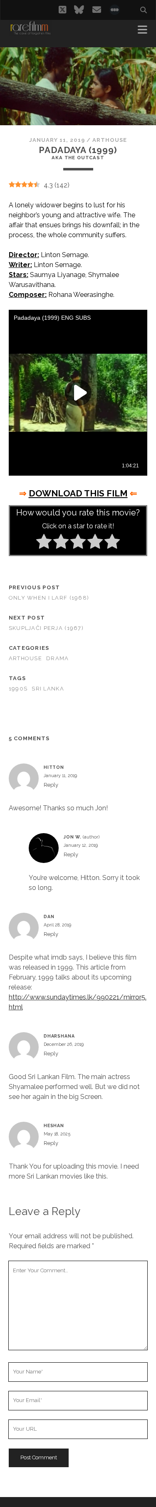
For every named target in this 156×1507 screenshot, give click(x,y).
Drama (57, 658)
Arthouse (109, 140)
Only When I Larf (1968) (49, 598)
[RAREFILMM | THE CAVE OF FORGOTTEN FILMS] (30, 32)
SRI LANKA (48, 688)
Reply (51, 785)
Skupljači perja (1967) (46, 628)
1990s (18, 688)
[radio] (44, 543)
